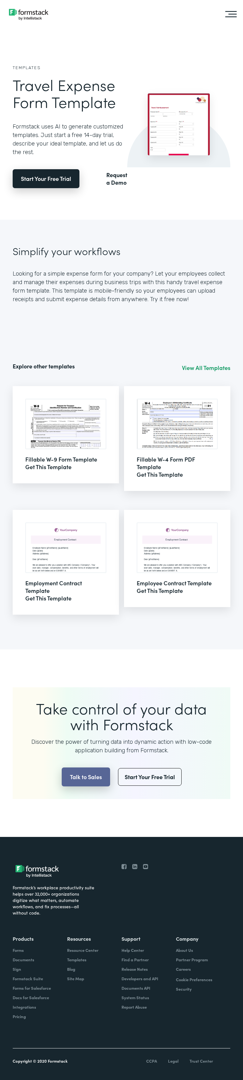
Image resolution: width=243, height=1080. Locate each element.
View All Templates (206, 368)
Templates (27, 67)
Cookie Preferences (194, 979)
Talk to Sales (86, 777)
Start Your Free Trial (46, 178)
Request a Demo (116, 178)
